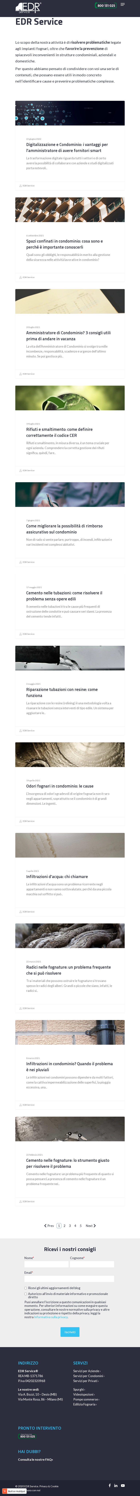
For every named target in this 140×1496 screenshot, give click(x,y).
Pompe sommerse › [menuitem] (86, 1399)
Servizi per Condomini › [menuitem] (88, 1376)
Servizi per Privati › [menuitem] (86, 1381)
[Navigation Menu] (123, 4)
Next (89, 1226)
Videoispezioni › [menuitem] (84, 1394)
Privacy (43, 1486)
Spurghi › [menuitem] (79, 1389)
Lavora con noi (32, 1490)
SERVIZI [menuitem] (80, 1363)
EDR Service (28, 185)
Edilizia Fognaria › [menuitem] (85, 1404)
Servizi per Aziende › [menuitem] (87, 1371)
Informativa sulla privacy (51, 1317)
